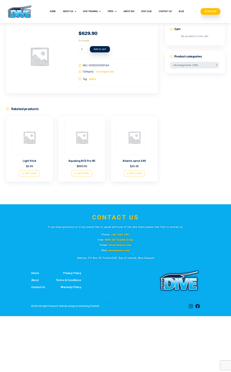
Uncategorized (105, 71)
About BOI (128, 11)
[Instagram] (190, 306)
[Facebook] (197, 306)
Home (53, 11)
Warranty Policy (71, 287)
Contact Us (165, 11)
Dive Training (90, 11)
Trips (111, 11)
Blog (181, 11)
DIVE (93, 79)
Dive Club (146, 11)
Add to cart (100, 49)
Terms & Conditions (68, 280)
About (35, 280)
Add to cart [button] (31, 173)
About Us (68, 11)
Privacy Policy (72, 273)
